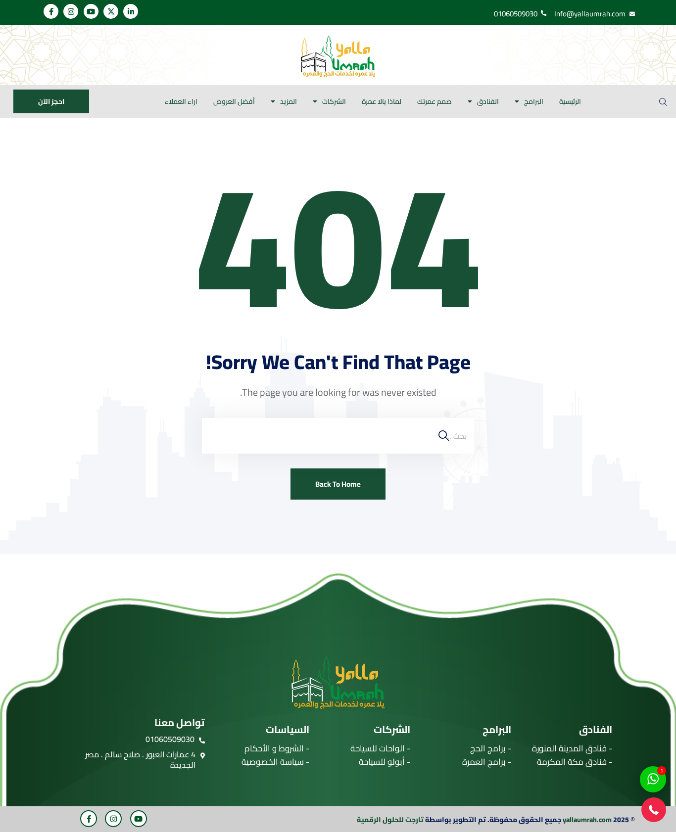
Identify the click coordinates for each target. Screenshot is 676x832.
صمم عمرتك (434, 101)
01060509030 (169, 739)
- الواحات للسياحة (380, 748)
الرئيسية (570, 101)
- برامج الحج (490, 748)
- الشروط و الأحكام (276, 748)
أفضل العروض (234, 101)
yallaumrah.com (587, 819)
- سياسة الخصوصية (275, 762)
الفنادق (488, 101)
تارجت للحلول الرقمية (390, 819)
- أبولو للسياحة (384, 762)
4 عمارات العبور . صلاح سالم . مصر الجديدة (140, 759)
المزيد (288, 101)
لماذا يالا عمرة (381, 101)
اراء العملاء (181, 101)
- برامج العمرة (486, 762)
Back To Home (338, 484)
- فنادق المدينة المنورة (572, 748)
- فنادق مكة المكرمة (574, 762)
